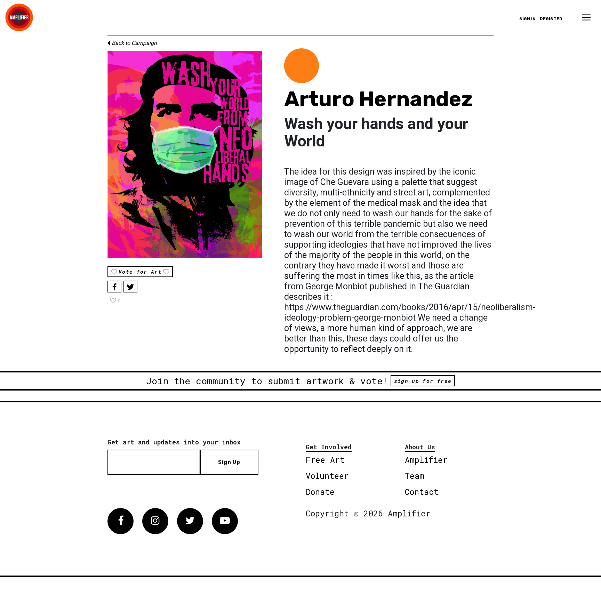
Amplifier (426, 460)
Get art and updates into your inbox (174, 442)
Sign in (527, 18)
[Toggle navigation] (586, 17)
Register (551, 18)
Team (414, 476)
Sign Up (229, 462)
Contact (422, 492)
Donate (320, 492)
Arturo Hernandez (378, 99)
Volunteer (327, 476)
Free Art (325, 460)
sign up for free (422, 380)
